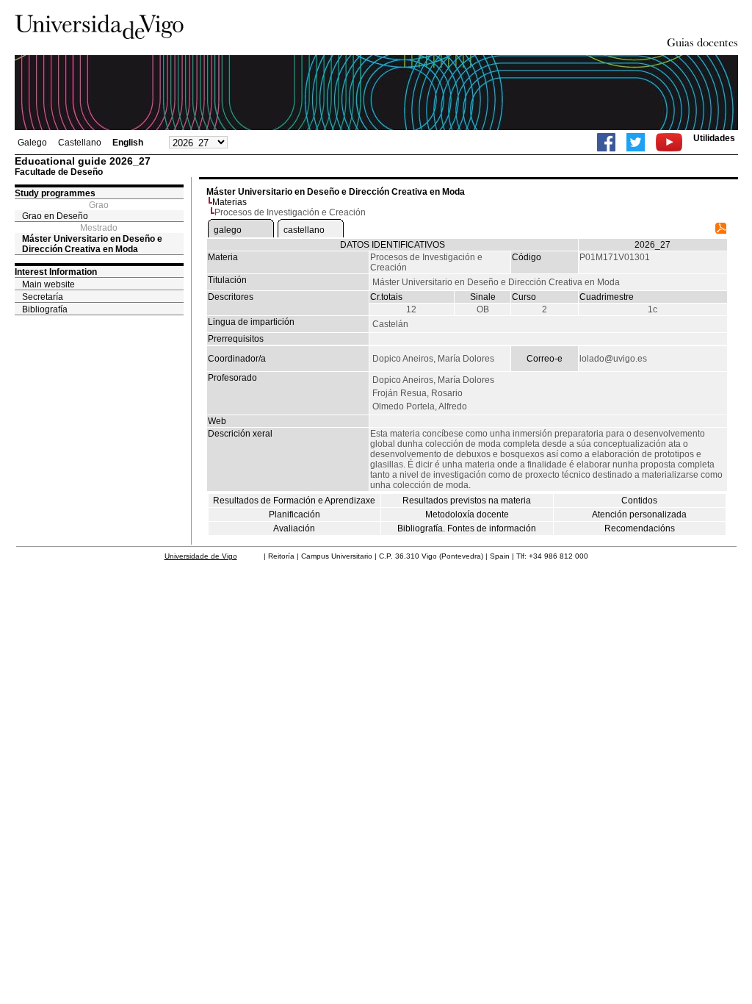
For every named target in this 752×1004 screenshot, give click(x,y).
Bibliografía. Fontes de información (466, 528)
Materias (229, 202)
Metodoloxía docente (467, 514)
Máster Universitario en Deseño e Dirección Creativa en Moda (92, 244)
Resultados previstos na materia (466, 500)
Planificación (294, 514)
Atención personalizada (639, 514)
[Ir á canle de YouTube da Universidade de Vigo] (669, 142)
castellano (304, 230)
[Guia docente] (720, 231)
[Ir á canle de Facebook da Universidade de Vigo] (606, 142)
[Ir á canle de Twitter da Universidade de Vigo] (635, 142)
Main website (48, 284)
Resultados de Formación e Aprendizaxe (294, 500)
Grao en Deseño (55, 216)
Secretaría (42, 297)
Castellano (79, 142)
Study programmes (55, 193)
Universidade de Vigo (200, 556)
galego (228, 230)
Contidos (639, 500)
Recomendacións (639, 528)
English (127, 142)
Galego (32, 142)
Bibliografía (45, 309)
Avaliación (294, 528)
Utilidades (714, 138)
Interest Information (56, 272)
